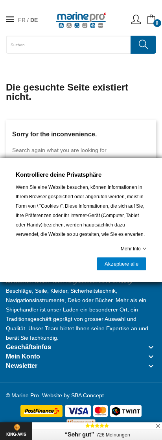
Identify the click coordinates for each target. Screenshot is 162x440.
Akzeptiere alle (121, 264)
